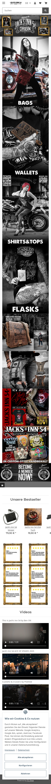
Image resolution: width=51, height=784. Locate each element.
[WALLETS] (25, 140)
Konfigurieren (25, 765)
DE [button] (26, 3)
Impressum (10, 750)
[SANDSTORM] (25, 369)
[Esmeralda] (25, 407)
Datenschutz (24, 750)
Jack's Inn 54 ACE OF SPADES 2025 (18, 651)
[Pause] (2, 485)
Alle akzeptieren (25, 757)
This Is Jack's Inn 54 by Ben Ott (16, 620)
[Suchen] (45, 10)
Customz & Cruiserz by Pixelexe (17, 681)
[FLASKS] (25, 279)
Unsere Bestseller (25, 499)
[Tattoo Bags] (25, 444)
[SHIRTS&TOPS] (25, 209)
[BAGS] (25, 71)
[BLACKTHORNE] (25, 332)
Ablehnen (25, 773)
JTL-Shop (30, 780)
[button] (35, 3)
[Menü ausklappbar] (3, 2)
